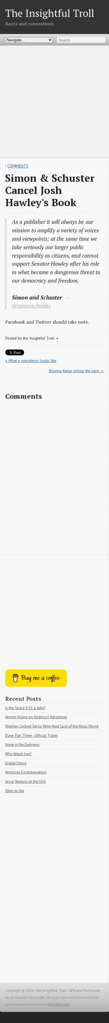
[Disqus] (54, 480)
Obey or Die (14, 790)
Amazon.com (59, 1004)
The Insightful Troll (49, 13)
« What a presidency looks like (30, 360)
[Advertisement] (54, 101)
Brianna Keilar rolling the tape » (76, 370)
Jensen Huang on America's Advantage (36, 716)
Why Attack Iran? (18, 753)
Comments (17, 166)
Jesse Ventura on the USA (25, 781)
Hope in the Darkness (22, 744)
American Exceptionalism (26, 772)
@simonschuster (31, 305)
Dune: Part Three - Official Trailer (31, 735)
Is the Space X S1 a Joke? (25, 707)
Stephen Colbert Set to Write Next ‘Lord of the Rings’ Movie (52, 726)
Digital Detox (15, 763)
